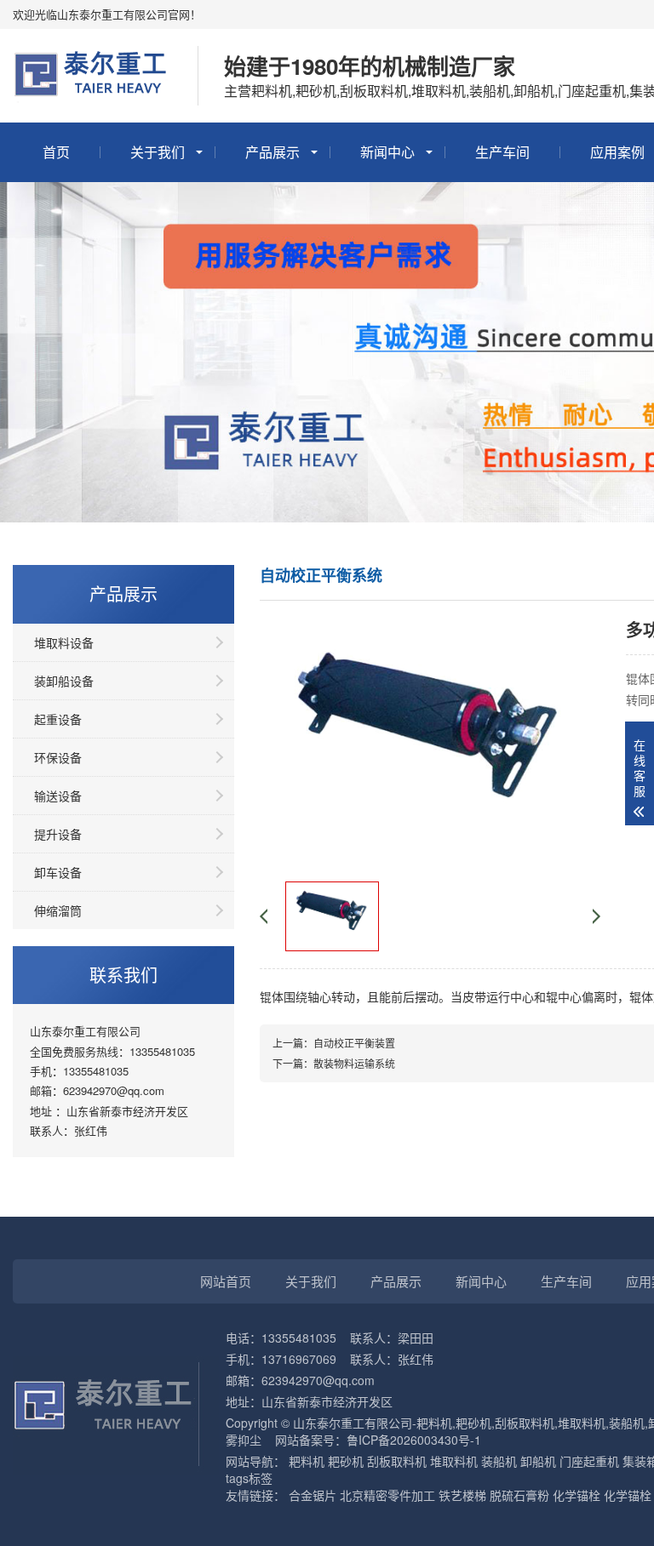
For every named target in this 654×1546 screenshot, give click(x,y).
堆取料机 (454, 1460)
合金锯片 (312, 1494)
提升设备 (58, 833)
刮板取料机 (397, 1460)
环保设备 (58, 757)
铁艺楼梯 (462, 1494)
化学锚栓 (576, 1494)
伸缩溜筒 (58, 910)
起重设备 (58, 718)
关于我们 (157, 152)
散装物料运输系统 (354, 1063)
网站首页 (225, 1281)
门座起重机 (589, 1460)
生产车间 (502, 152)
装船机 (499, 1460)
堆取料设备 (64, 642)
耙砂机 (346, 1460)
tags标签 (249, 1477)
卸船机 (538, 1460)
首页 (56, 152)
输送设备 (58, 795)
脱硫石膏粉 (519, 1494)
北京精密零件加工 (387, 1494)
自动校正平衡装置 (354, 1042)
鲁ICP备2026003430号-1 (414, 1439)
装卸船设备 (64, 680)
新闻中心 (387, 152)
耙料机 (306, 1460)
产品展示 (272, 152)
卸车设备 (58, 872)
